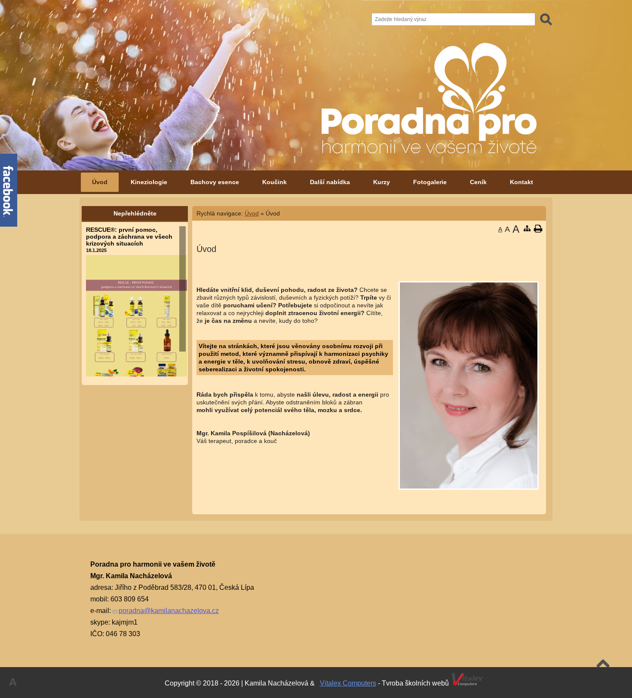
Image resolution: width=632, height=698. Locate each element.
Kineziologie (149, 182)
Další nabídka (330, 182)
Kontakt (521, 182)
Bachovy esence (214, 182)
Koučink (274, 182)
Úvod (99, 182)
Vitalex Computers (348, 683)
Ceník (478, 182)
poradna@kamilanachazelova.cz (169, 610)
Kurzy (381, 182)
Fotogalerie (430, 182)
